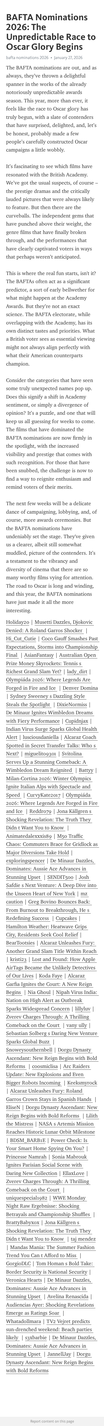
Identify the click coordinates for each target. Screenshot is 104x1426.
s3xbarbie (36, 1337)
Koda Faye (50, 976)
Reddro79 (40, 811)
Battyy (86, 770)
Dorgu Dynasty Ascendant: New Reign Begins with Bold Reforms (52, 1058)
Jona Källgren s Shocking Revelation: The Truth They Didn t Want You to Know (49, 819)
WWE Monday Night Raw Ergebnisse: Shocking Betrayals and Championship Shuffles (48, 1206)
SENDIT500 (60, 877)
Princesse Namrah (26, 1157)
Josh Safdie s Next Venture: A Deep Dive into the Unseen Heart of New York (52, 885)
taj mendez (83, 1239)
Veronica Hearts (24, 1280)
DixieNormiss (72, 704)
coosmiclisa (45, 1066)
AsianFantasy (39, 655)
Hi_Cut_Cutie (21, 638)
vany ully (76, 1025)
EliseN (13, 1107)
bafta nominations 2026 (27, 57)
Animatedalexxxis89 (29, 836)
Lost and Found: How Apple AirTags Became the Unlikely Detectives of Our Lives (51, 967)
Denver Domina (80, 688)
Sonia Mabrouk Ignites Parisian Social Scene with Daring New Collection (47, 1165)
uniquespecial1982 (26, 1198)
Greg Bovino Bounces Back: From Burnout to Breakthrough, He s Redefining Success (49, 910)
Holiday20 (17, 622)
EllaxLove (73, 1173)
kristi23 (18, 959)
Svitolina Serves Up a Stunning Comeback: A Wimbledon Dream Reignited (47, 761)
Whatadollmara (23, 1321)
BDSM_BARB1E (27, 1140)
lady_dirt (77, 671)
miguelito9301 (40, 753)
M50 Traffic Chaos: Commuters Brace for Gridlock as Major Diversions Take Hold (52, 844)
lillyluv (82, 1009)
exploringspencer (25, 860)
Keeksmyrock (82, 1083)
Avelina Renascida (67, 1296)
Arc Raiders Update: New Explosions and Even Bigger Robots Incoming (48, 1074)
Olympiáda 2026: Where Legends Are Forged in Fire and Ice (52, 803)
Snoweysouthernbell (29, 1050)
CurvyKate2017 (43, 795)
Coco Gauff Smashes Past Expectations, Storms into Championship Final (52, 646)
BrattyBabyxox (22, 1222)
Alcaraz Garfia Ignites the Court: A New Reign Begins (49, 984)
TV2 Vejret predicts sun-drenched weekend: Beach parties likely (49, 1329)
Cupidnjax (76, 721)
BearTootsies (20, 943)
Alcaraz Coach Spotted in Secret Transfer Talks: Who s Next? (52, 745)
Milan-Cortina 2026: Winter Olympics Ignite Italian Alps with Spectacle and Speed (49, 786)
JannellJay (59, 1354)
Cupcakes (66, 918)
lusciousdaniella (41, 737)
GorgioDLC (18, 1263)
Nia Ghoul (39, 992)
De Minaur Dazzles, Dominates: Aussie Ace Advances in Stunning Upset (50, 868)
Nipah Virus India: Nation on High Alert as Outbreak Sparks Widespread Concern (52, 1000)
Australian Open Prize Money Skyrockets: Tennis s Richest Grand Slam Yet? (51, 663)
